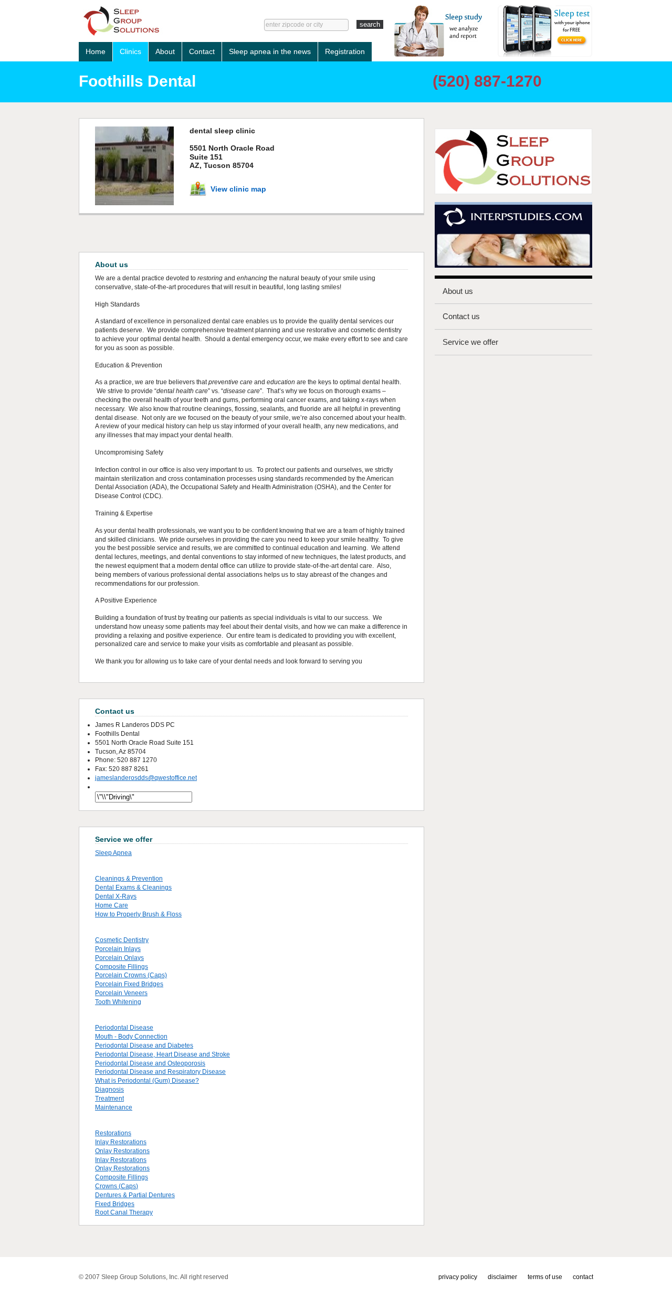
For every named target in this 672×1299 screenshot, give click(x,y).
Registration (345, 51)
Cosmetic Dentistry (122, 940)
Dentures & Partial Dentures (135, 1195)
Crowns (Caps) (116, 1186)
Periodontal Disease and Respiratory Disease (160, 1071)
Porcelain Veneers (121, 993)
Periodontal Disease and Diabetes (144, 1045)
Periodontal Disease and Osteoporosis (150, 1063)
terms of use (545, 1277)
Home (96, 51)
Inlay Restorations (120, 1142)
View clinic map (238, 189)
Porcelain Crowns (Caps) (131, 975)
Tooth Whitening (118, 1002)
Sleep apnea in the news (270, 51)
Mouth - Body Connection (131, 1036)
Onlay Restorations (122, 1151)
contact (583, 1277)
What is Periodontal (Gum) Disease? (147, 1080)
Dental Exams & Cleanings (133, 887)
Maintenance (113, 1107)
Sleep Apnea (113, 853)
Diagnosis (109, 1089)
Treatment (109, 1098)
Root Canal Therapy (124, 1212)
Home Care (111, 905)
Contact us (461, 316)
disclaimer (502, 1277)
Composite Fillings (121, 966)
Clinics (130, 51)
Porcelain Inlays (118, 949)
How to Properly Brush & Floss (138, 914)
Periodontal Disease (124, 1027)
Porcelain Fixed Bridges (129, 984)
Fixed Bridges (114, 1204)
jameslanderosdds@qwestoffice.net (146, 777)
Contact (202, 51)
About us (458, 291)
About (165, 51)
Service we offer (470, 341)
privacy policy (457, 1277)
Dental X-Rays (115, 896)
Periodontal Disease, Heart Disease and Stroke (162, 1054)
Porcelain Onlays (119, 958)
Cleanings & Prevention (129, 878)
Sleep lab (155, 21)
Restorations (113, 1133)
